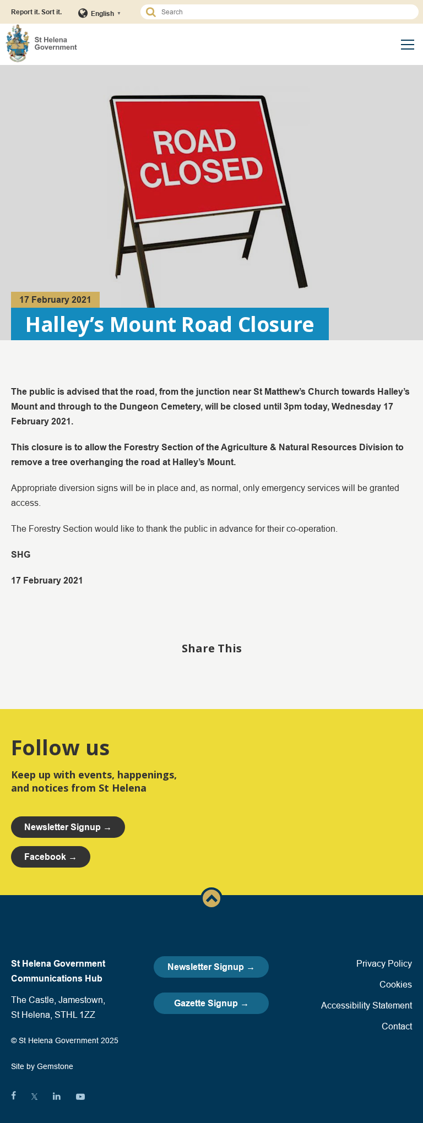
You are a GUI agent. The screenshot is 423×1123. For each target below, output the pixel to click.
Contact (397, 1026)
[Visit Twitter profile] (34, 1097)
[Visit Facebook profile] (13, 1097)
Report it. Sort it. (36, 12)
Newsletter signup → (68, 827)
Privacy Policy (384, 963)
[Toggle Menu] (407, 45)
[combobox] (284, 11)
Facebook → (50, 857)
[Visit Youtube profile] (80, 1097)
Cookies (395, 984)
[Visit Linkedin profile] (57, 1097)
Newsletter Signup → (211, 967)
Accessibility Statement (366, 1005)
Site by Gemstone (42, 1066)
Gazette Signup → (211, 1003)
